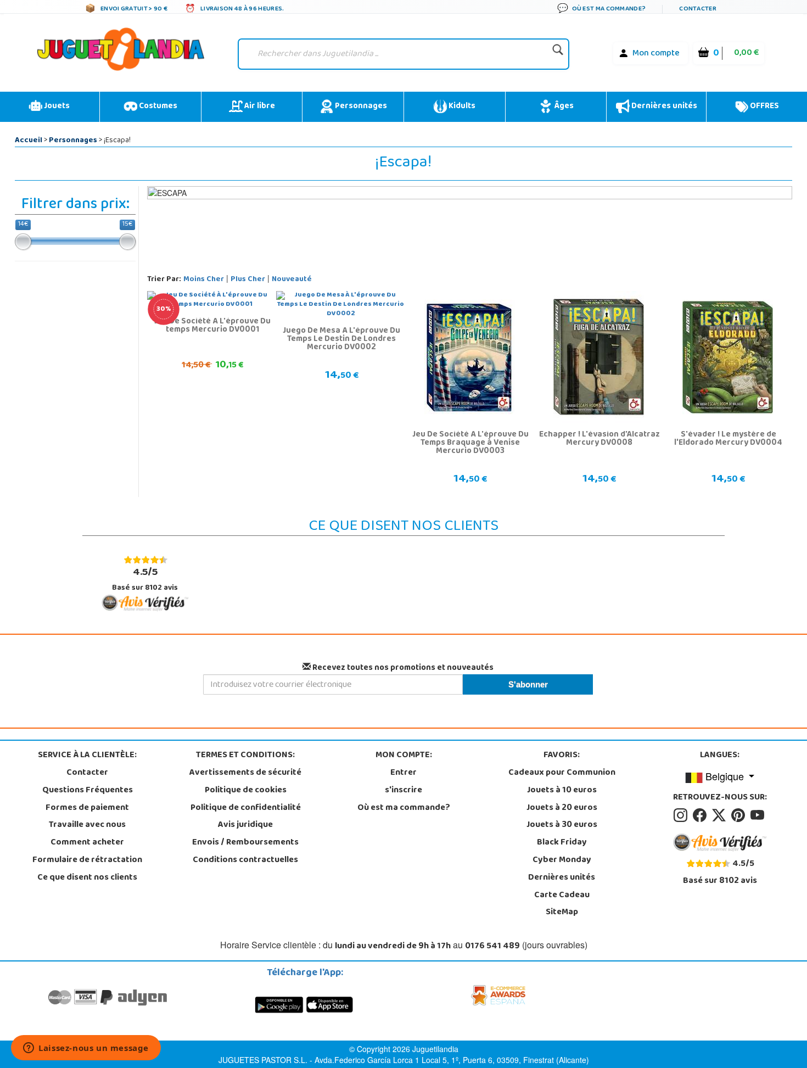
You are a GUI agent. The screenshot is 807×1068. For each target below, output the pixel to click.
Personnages (360, 106)
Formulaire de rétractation (87, 860)
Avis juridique (245, 825)
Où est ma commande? (403, 808)
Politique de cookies (246, 790)
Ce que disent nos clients (87, 878)
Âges (563, 106)
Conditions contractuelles (245, 860)
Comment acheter (87, 843)
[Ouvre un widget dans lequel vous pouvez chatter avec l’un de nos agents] (86, 1049)
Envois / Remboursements (245, 843)
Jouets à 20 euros (561, 808)
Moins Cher (203, 280)
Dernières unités (663, 106)
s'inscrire (403, 790)
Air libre (259, 106)
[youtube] (758, 815)
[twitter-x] (720, 815)
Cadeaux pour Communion (561, 773)
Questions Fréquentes (87, 790)
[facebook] (701, 815)
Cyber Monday (562, 860)
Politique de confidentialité (245, 808)
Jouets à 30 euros (561, 825)
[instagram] (682, 815)
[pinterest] (739, 815)
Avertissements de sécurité (245, 773)
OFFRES (763, 106)
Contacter (87, 773)
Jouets (56, 106)
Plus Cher (248, 280)
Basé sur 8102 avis (145, 579)
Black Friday (562, 843)
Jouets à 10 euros (562, 790)
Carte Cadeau (562, 895)
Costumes (157, 106)
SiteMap (562, 912)
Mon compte (656, 54)
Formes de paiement (87, 808)
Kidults (461, 106)
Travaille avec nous (87, 825)
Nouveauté (292, 280)
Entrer (403, 773)
